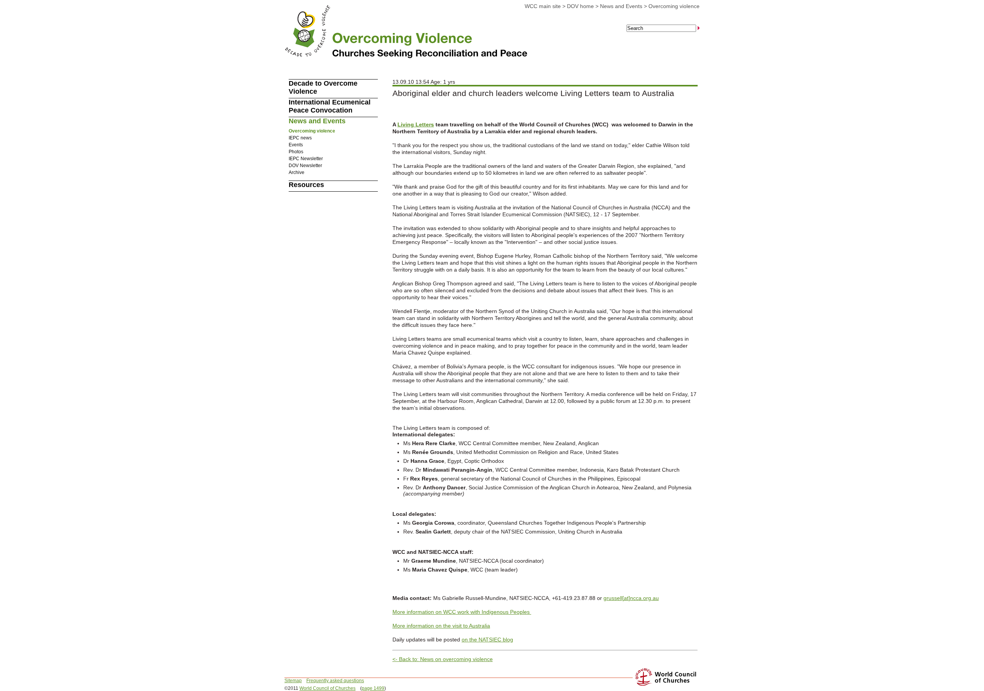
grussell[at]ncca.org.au (631, 598)
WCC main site (543, 6)
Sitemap (293, 680)
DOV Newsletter (305, 165)
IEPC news (300, 138)
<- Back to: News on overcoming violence (442, 659)
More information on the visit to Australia (441, 626)
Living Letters (415, 124)
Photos (296, 151)
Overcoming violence (674, 6)
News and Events (621, 6)
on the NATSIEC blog (487, 639)
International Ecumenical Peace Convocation (330, 106)
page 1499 (373, 688)
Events (296, 144)
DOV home (580, 6)
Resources (306, 185)
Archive (296, 172)
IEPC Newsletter (306, 158)
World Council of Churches (327, 688)
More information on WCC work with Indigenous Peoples (461, 612)
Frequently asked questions (335, 680)
